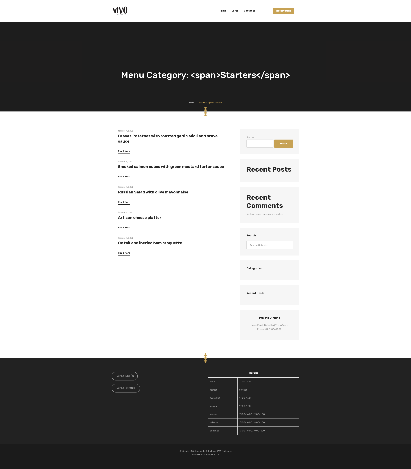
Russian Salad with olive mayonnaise (153, 192)
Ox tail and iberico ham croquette (150, 243)
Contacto (249, 10)
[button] (253, 406)
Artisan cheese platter (139, 217)
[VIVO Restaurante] (120, 10)
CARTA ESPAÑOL (125, 388)
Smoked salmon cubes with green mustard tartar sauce (171, 166)
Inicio (223, 10)
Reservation (283, 10)
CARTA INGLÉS (124, 376)
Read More (124, 151)
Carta (235, 10)
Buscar (250, 137)
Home (191, 103)
